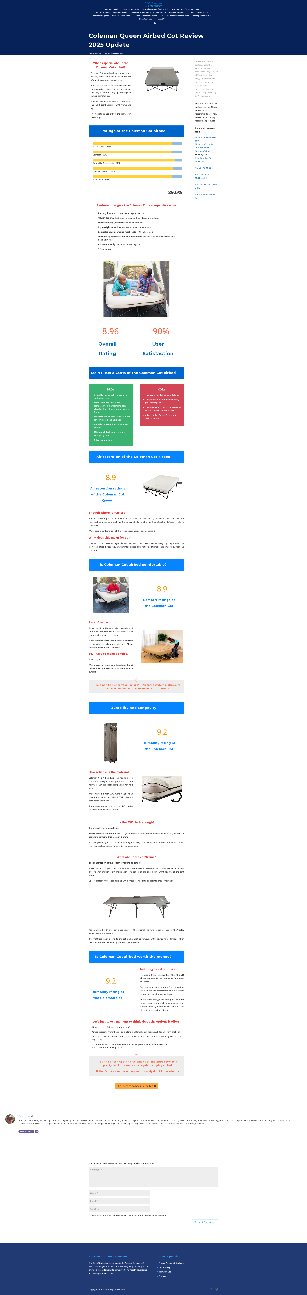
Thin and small (202, 147)
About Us (161, 19)
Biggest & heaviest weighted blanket (112, 13)
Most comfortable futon (146, 16)
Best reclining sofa (101, 16)
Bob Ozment (97, 53)
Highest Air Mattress (178, 13)
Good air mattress (198, 13)
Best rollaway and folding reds (155, 9)
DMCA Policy (164, 1267)
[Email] (36, 1131)
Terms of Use (165, 1271)
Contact (162, 1276)
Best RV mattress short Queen (175, 16)
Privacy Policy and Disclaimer (172, 1263)
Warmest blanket (112, 9)
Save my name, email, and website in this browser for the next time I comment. (130, 1215)
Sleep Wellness (145, 19)
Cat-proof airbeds (203, 151)
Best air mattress (131, 9)
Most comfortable (204, 144)
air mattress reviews (114, 53)
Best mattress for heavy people (185, 9)
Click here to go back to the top (135, 1086)
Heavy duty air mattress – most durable (148, 13)
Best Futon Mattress (121, 16)
